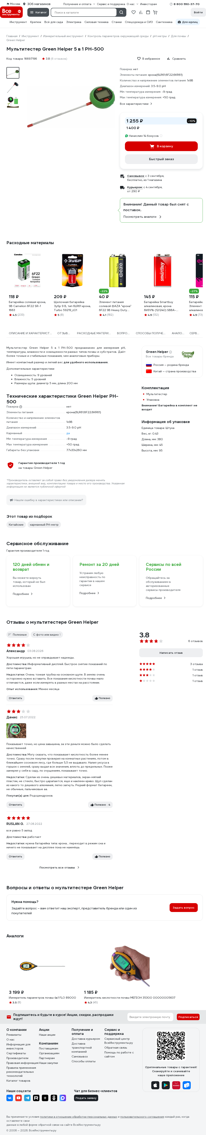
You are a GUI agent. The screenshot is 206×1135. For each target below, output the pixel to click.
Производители (17, 1058)
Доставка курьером (86, 1039)
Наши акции (47, 1034)
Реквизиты (13, 1034)
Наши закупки (48, 1063)
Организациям (49, 1053)
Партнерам (47, 1058)
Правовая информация (22, 1063)
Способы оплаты (84, 1061)
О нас (10, 1039)
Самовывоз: (135, 176)
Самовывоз (80, 1056)
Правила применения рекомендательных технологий (21, 1072)
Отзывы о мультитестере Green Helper (52, 622)
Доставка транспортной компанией (82, 1047)
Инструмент (18, 22)
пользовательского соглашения (142, 1116)
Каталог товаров (18, 1080)
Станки (117, 22)
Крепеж (35, 22)
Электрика (73, 22)
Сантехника (164, 22)
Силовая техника (96, 22)
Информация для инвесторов (18, 1046)
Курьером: (135, 187)
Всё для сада (53, 22)
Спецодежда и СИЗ (139, 22)
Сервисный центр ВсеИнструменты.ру (118, 1041)
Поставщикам (48, 1048)
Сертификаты (16, 1053)
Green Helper (157, 352)
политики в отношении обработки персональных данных (78, 1116)
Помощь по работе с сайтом (119, 1054)
